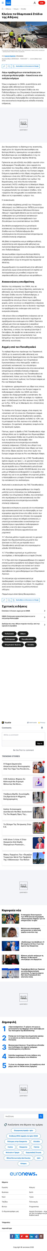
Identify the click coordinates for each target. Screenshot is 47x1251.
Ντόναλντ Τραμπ (12, 1153)
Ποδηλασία (9, 634)
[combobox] (23, 1116)
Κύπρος (24, 1164)
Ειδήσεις (8, 9)
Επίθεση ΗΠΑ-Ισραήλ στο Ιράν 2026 (23, 1136)
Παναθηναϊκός (28, 639)
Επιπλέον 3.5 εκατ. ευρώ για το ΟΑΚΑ (16, 611)
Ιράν (38, 1158)
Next (3, 1197)
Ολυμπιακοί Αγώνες (13, 645)
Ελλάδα (23, 9)
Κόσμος (16, 9)
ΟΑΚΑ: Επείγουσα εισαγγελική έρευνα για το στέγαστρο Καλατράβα (18, 617)
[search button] (41, 1116)
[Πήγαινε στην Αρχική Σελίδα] (8, 3)
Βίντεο (4, 1206)
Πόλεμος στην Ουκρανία (17, 1142)
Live (41, 3)
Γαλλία (36, 1147)
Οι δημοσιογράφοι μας (10, 1211)
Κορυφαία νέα (11, 910)
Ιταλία (10, 1147)
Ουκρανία (23, 1147)
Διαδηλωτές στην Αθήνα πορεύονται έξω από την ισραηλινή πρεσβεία (21, 625)
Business (5, 1192)
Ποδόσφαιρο (10, 639)
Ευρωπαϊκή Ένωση (33, 1153)
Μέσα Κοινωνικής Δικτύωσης (18, 1158)
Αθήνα (23, 634)
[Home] (2, 9)
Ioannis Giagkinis (10, 56)
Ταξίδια (5, 1202)
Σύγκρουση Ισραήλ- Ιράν (23, 1130)
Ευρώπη (5, 1187)
